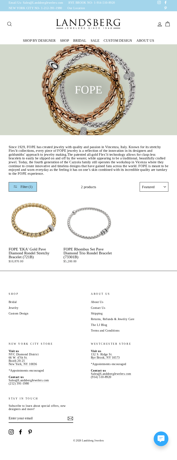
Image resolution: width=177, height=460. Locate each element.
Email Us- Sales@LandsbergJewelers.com (36, 2)
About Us (145, 40)
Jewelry (14, 307)
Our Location (76, 8)
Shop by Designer (39, 40)
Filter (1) (26, 187)
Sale (95, 40)
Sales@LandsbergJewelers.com (29, 380)
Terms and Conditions (105, 330)
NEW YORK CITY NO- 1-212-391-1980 (35, 8)
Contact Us (98, 307)
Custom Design (118, 40)
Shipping (97, 313)
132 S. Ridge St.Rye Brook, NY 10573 (105, 356)
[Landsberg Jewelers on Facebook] (20, 431)
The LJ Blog (99, 325)
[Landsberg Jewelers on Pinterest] (30, 431)
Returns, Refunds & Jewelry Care (112, 319)
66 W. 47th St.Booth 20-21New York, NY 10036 (23, 361)
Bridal (79, 40)
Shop (64, 40)
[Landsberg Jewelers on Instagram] (11, 431)
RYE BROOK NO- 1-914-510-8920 (91, 2)
